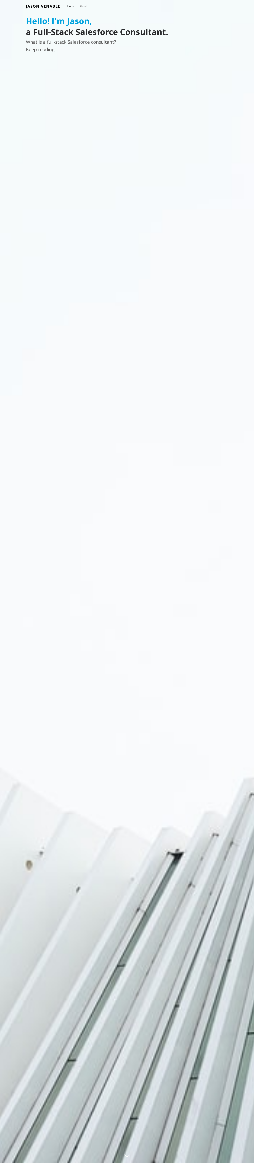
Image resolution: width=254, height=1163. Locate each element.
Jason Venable (43, 6)
